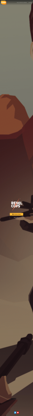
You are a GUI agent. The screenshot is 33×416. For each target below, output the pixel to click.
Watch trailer (16, 217)
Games (30, 2)
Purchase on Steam (17, 214)
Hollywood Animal (22, 2)
